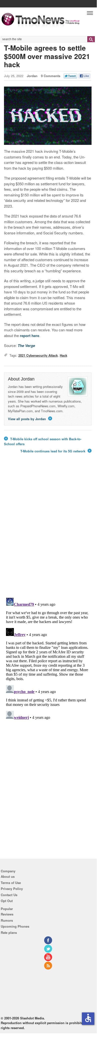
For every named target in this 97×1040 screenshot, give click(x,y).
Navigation (90, 14)
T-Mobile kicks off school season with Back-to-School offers (42, 441)
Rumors (7, 920)
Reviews (7, 914)
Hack (63, 355)
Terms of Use (11, 882)
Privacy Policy (12, 888)
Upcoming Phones (15, 926)
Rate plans (9, 932)
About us (8, 876)
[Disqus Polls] (48, 529)
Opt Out (7, 900)
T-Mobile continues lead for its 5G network (55, 451)
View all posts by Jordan (29, 418)
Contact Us (9, 894)
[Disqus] (48, 658)
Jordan (32, 75)
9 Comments (50, 75)
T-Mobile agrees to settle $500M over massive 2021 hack (47, 56)
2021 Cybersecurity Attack (38, 355)
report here (29, 335)
